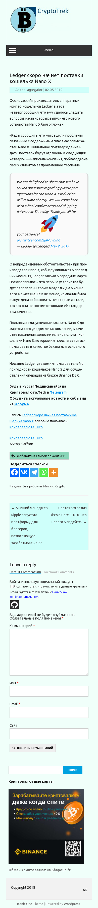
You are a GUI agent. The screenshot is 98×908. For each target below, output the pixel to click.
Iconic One (24, 903)
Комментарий (22, 626)
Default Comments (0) (25, 571)
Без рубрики (32, 486)
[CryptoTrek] (41, 31)
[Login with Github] (14, 604)
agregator (34, 90)
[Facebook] (14, 472)
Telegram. (59, 392)
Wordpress (72, 903)
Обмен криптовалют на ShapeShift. (40, 870)
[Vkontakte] (24, 472)
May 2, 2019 (59, 246)
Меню (49, 50)
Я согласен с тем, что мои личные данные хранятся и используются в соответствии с (48, 591)
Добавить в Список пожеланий (41, 456)
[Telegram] (34, 472)
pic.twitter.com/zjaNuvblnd (38, 240)
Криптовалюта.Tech (26, 427)
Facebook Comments (59, 571)
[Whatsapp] (43, 472)
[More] (53, 472)
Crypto (60, 486)
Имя (14, 683)
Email (15, 704)
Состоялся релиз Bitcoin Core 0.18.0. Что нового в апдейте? (68, 515)
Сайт (14, 725)
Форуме (21, 404)
